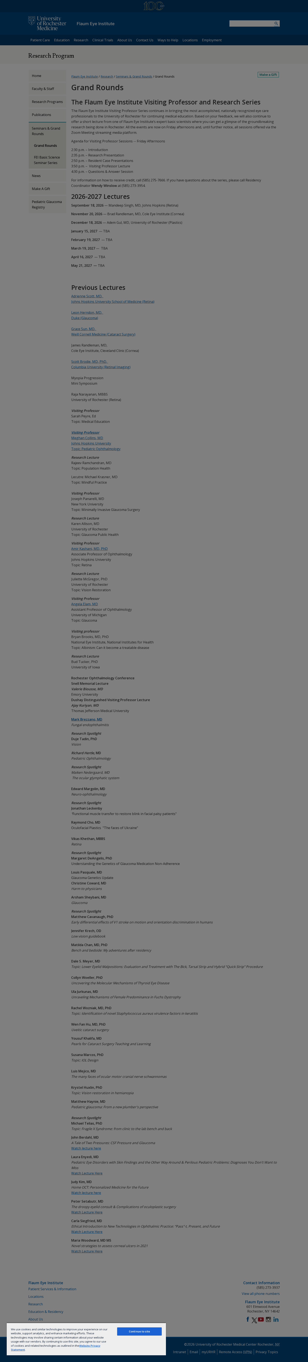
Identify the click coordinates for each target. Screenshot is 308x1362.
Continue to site (139, 1331)
